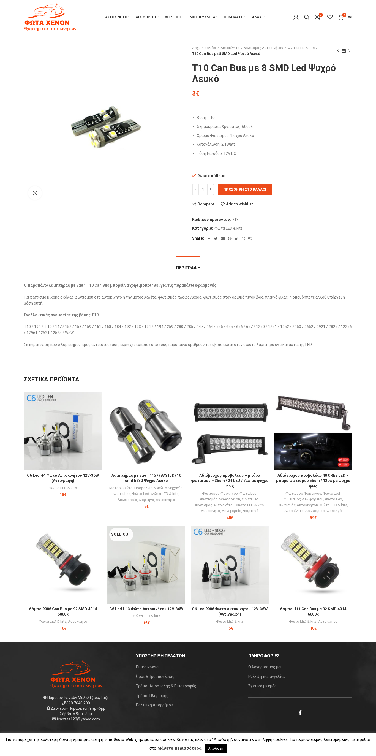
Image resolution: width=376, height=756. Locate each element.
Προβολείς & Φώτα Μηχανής (158, 488)
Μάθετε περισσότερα (179, 748)
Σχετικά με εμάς (262, 686)
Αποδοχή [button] (215, 748)
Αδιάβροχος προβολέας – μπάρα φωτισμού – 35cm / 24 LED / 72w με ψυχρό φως (230, 480)
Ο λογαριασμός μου (265, 667)
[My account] (296, 17)
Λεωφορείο (127, 500)
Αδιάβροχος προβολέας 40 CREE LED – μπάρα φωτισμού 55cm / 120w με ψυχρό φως (313, 480)
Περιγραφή (188, 267)
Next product (349, 51)
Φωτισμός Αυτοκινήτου (263, 48)
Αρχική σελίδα (204, 48)
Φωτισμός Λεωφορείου (220, 499)
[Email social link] (222, 238)
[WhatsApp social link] (243, 238)
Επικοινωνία (147, 667)
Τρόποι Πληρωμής (152, 695)
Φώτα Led (121, 494)
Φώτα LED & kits (301, 48)
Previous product (338, 51)
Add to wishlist (239, 204)
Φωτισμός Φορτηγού (220, 493)
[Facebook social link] (209, 238)
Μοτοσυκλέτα (121, 488)
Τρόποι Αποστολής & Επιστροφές (166, 686)
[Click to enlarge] (35, 193)
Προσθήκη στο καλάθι (244, 189)
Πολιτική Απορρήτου (154, 705)
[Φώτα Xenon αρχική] (76, 673)
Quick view (98, 413)
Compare (205, 204)
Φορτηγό (146, 500)
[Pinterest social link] (229, 238)
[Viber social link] (250, 238)
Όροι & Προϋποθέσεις (155, 676)
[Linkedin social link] (236, 238)
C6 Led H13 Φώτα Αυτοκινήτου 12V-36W (146, 609)
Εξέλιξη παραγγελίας (267, 676)
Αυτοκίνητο (230, 48)
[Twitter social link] (215, 238)
